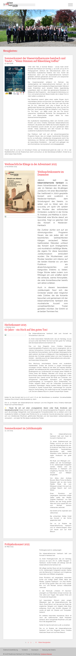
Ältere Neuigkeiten (44, 642)
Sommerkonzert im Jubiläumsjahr (23, 428)
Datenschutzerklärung (10, 650)
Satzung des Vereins (49, 650)
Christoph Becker (46, 654)
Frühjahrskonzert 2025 (17, 544)
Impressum (34, 650)
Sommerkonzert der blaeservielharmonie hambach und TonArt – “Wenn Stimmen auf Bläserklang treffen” (35, 60)
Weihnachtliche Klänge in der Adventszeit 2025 (31, 164)
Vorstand (25, 650)
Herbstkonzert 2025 (15, 325)
